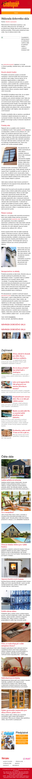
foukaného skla (16, 219)
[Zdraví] (27, 758)
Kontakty (6, 765)
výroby (23, 130)
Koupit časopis (21, 740)
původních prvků (6, 295)
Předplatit (22, 735)
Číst (22, 738)
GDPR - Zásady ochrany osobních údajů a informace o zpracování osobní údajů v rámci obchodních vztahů (16, 776)
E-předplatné (7, 763)
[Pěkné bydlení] (5, 758)
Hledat (16, 13)
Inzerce (17, 763)
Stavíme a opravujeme (11, 21)
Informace (16, 765)
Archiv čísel (22, 743)
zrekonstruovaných (8, 64)
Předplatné (19, 761)
